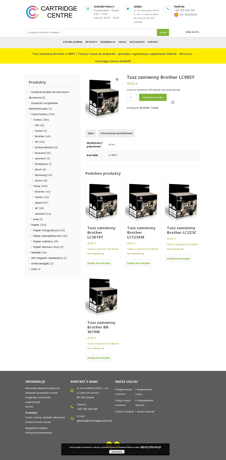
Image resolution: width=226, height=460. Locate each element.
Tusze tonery (39, 114)
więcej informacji (150, 447)
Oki (37, 125)
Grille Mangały (40, 263)
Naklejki (36, 252)
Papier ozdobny (43, 241)
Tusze (154, 108)
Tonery (37, 120)
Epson (39, 202)
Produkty (91, 42)
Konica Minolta (44, 147)
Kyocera (40, 153)
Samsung (40, 175)
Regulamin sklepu (36, 428)
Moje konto (192, 31)
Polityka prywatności (38, 432)
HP (36, 142)
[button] (117, 79)
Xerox (38, 180)
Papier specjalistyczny (47, 236)
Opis (91, 133)
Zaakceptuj (117, 451)
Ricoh (38, 169)
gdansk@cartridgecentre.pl (94, 421)
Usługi (122, 42)
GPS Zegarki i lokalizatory (47, 258)
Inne (36, 219)
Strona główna (72, 42)
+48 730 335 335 (184, 10)
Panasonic (41, 164)
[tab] (90, 133)
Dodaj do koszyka (153, 97)
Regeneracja (107, 42)
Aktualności (137, 42)
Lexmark (40, 158)
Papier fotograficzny (46, 230)
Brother (145, 108)
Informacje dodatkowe (116, 133)
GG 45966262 (188, 14)
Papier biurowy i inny (46, 247)
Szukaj (163, 32)
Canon (39, 131)
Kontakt (153, 42)
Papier (35, 225)
